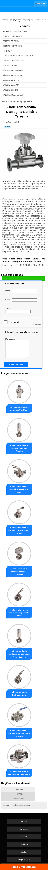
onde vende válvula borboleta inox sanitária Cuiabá (19, 530)
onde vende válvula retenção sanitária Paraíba (19, 448)
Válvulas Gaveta (11, 85)
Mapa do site (24, 860)
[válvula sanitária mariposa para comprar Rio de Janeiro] (19, 635)
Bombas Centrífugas (13, 36)
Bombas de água (11, 41)
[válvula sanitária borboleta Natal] (19, 676)
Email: (8, 299)
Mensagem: (10, 339)
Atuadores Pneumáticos (15, 31)
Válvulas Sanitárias (13, 95)
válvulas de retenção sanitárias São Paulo (19, 408)
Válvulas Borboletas (13, 61)
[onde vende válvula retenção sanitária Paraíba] (19, 429)
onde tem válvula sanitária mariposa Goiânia (19, 572)
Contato (24, 852)
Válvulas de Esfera (12, 75)
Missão (24, 837)
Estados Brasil (19, 799)
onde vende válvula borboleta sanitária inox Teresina (19, 733)
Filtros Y (7, 51)
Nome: (8, 290)
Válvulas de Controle (14, 71)
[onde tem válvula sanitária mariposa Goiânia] (19, 552)
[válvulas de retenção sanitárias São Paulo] (19, 391)
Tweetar (7, 126)
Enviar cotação (16, 364)
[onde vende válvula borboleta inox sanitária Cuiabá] (19, 511)
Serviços (24, 26)
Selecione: (20, 789)
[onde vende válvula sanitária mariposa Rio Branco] (19, 593)
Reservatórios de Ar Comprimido (19, 56)
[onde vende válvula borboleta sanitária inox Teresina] (19, 714)
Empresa (24, 829)
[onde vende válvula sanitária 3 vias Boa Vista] (19, 470)
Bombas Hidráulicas (13, 46)
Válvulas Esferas (12, 80)
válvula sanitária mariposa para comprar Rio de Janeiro (19, 654)
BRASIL (20, 794)
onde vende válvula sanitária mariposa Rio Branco (19, 613)
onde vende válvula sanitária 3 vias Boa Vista (19, 489)
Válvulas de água (11, 66)
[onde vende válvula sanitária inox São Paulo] (19, 755)
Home (24, 821)
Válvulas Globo (10, 90)
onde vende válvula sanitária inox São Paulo (19, 773)
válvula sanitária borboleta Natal (19, 693)
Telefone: (9, 309)
